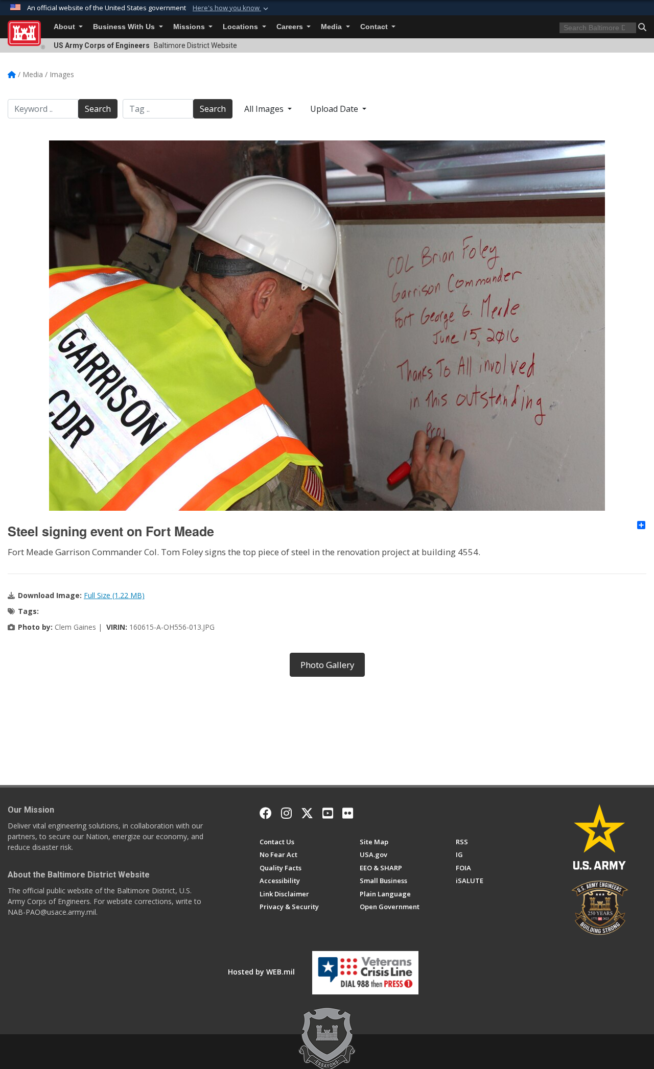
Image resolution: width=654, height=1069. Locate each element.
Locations (241, 27)
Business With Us (125, 27)
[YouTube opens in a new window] (327, 813)
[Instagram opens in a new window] (286, 813)
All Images (265, 108)
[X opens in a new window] (307, 813)
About (65, 27)
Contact (375, 27)
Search (98, 108)
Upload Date (335, 108)
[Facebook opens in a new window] (266, 813)
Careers (290, 27)
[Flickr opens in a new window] (347, 813)
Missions (190, 27)
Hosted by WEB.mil (261, 972)
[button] (231, 8)
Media (332, 27)
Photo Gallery (327, 665)
